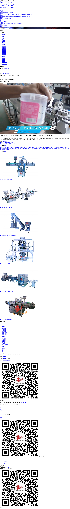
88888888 (4, 71)
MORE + (6, 145)
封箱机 (7, 18)
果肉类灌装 (4, 50)
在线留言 (5, 1)
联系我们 (1, 24)
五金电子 (3, 41)
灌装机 (4, 12)
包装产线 (6, 12)
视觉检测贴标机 (29, 14)
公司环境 (11, 23)
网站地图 (1, 1)
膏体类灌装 (10, 16)
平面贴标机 (6, 14)
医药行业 (3, 39)
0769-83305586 (6, 68)
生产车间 (14, 23)
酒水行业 (3, 37)
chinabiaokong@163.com (6, 73)
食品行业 (14, 27)
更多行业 (3, 42)
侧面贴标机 (10, 14)
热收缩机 (1, 18)
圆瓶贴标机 (2, 14)
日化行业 (3, 38)
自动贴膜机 (14, 14)
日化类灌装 (4, 54)
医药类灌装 (22, 16)
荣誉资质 (8, 23)
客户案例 (1, 20)
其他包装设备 (4, 62)
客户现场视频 (11, 12)
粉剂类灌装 (4, 51)
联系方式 (1, 25)
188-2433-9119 (5, 358)
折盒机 (3, 61)
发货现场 (18, 23)
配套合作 (5, 25)
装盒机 (10, 18)
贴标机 (1, 12)
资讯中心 (21, 23)
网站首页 (1, 10)
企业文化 (5, 23)
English (8, 1)
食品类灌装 (14, 16)
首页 (5, 27)
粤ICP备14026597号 (24, 402)
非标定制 (1, 19)
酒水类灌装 (2, 16)
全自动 (4, 141)
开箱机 (5, 18)
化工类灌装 (18, 16)
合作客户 (5, 21)
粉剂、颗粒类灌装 (27, 16)
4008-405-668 (7, 353)
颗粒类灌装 (4, 49)
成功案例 (1, 21)
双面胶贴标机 (18, 14)
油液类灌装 (6, 16)
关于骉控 (1, 22)
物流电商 (3, 40)
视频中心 (1, 11)
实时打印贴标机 (23, 14)
